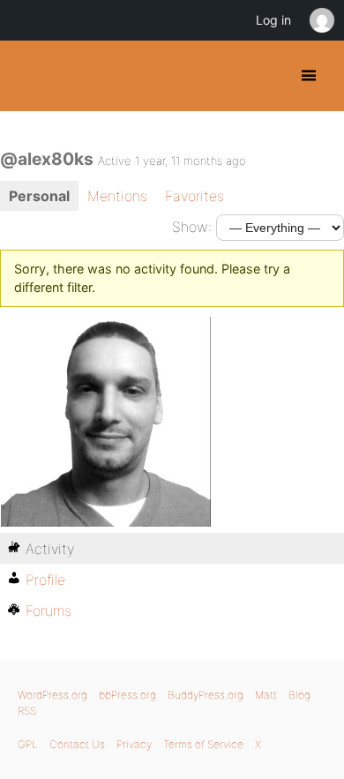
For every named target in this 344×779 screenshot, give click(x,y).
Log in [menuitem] (273, 19)
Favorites (194, 196)
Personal (39, 196)
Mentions (117, 196)
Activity (50, 549)
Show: (192, 227)
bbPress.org (127, 694)
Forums (48, 610)
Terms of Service (203, 744)
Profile (45, 579)
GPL (28, 744)
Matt (266, 694)
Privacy (134, 744)
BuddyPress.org (28, 76)
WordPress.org (52, 694)
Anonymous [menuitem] (321, 20)
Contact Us (77, 744)
